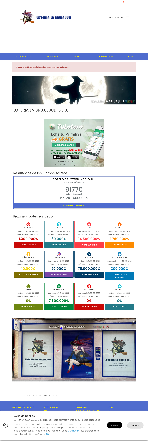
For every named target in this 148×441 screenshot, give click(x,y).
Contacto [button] (77, 56)
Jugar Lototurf (119, 245)
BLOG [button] (130, 56)
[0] (123, 17)
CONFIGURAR (74, 430)
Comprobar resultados (74, 206)
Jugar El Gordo (89, 245)
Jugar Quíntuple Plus (28, 274)
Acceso (115, 17)
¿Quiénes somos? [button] (23, 56)
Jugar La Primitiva (59, 307)
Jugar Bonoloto (28, 307)
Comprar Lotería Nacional (119, 275)
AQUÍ (48, 434)
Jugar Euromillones (89, 274)
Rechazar (135, 425)
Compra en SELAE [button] (105, 56)
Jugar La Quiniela (28, 245)
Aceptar (114, 425)
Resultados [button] (52, 56)
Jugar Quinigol (59, 245)
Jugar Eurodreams (58, 274)
